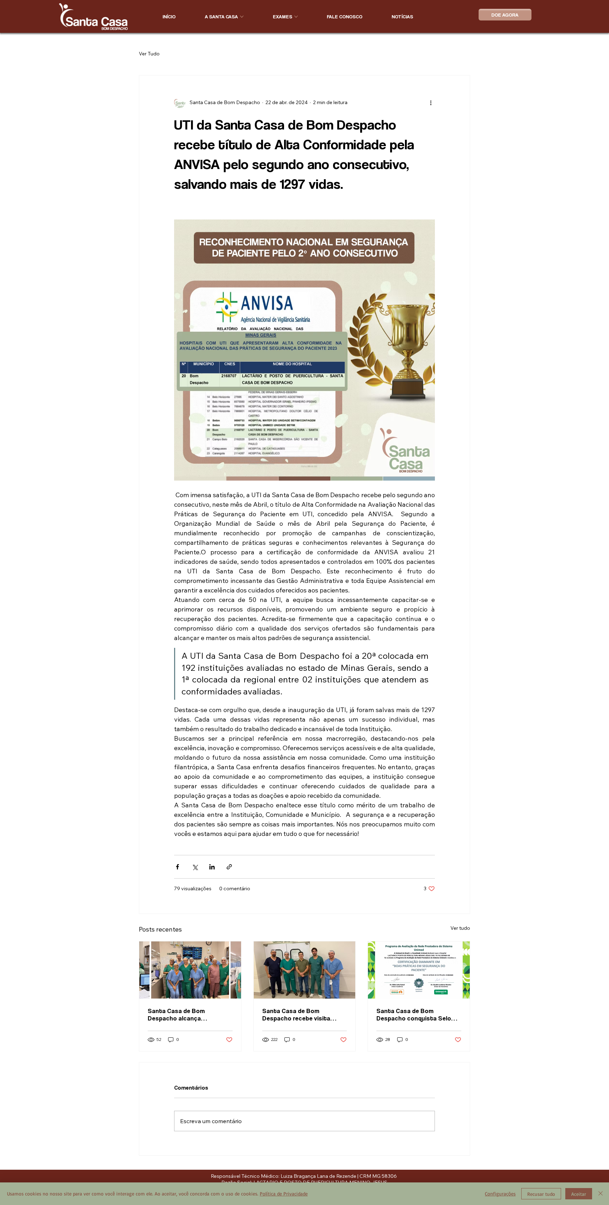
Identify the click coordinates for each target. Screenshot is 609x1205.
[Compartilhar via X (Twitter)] (194, 866)
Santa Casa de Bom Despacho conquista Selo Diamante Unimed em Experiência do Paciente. (413, 1014)
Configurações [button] (500, 1194)
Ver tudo (460, 928)
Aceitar (578, 1194)
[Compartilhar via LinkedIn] (212, 866)
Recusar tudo (541, 1194)
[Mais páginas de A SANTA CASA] (242, 16)
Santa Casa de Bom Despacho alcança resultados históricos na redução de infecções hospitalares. (184, 1014)
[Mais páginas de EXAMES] (296, 16)
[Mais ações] (430, 102)
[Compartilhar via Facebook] (177, 866)
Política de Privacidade (284, 1194)
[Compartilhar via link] (229, 866)
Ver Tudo (149, 53)
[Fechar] (600, 1193)
